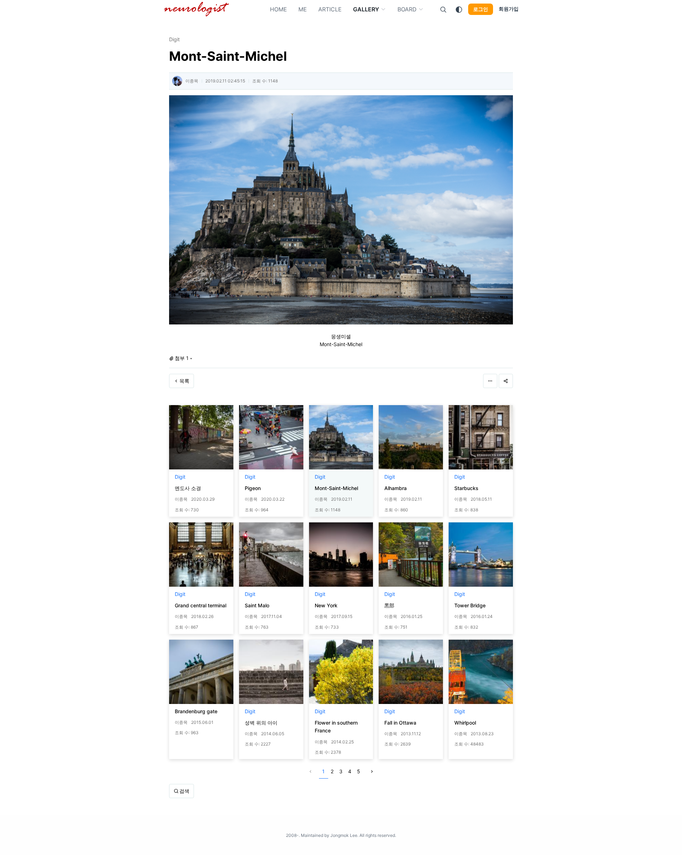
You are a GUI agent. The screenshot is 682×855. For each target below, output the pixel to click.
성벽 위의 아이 (261, 723)
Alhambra (395, 488)
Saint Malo (257, 605)
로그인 (480, 9)
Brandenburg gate (196, 711)
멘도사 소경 (188, 488)
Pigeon (253, 488)
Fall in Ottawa (400, 723)
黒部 (389, 605)
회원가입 (509, 9)
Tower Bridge (470, 605)
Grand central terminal (200, 605)
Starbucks (466, 488)
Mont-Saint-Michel (336, 488)
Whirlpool (465, 723)
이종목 (191, 81)
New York (326, 605)
